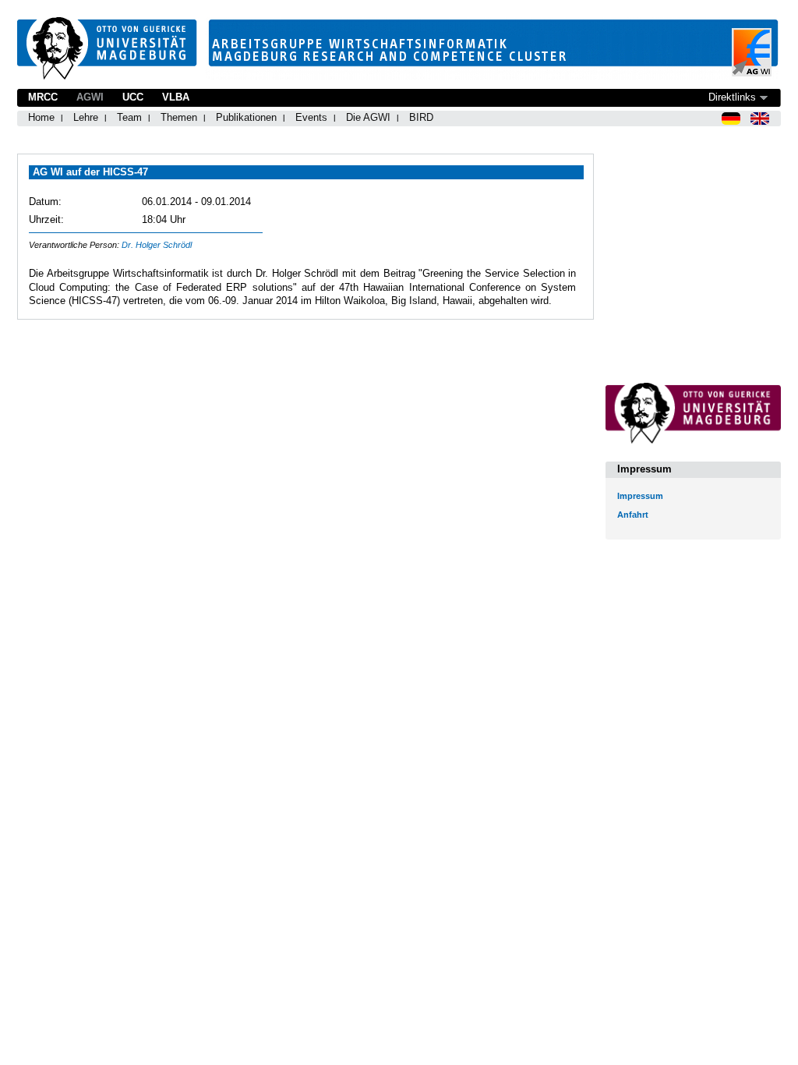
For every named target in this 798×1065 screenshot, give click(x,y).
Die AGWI (368, 117)
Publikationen (246, 117)
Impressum (640, 496)
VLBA (175, 97)
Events (311, 117)
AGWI (90, 97)
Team (129, 117)
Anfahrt (632, 514)
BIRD (421, 117)
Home (41, 117)
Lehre (85, 117)
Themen (179, 117)
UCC (132, 97)
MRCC (43, 97)
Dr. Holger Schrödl (157, 244)
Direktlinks (732, 97)
